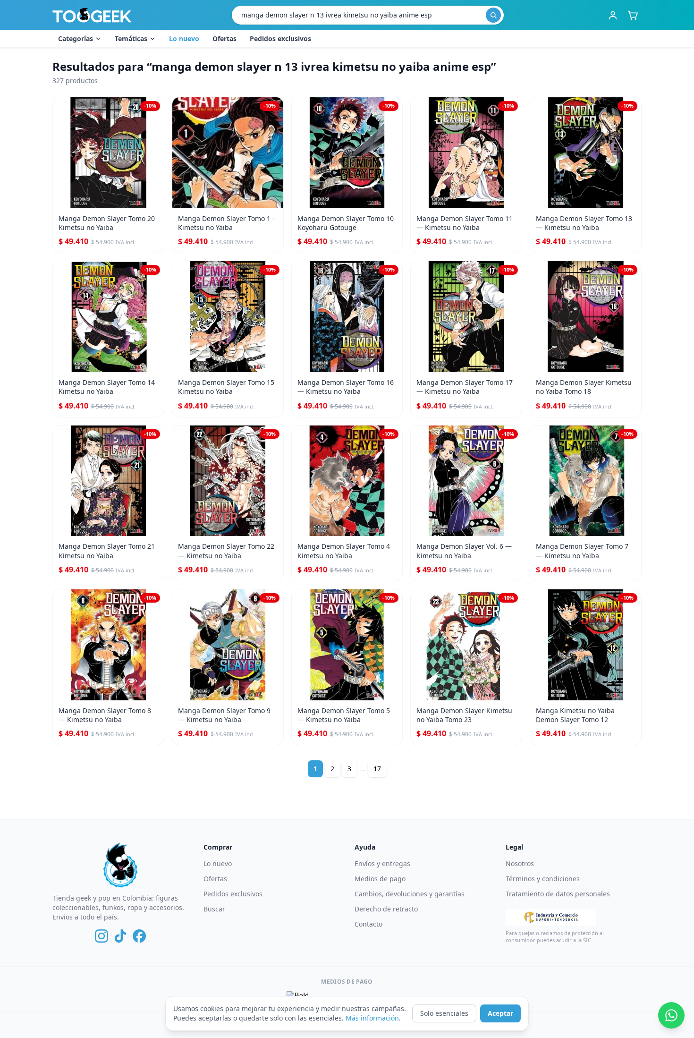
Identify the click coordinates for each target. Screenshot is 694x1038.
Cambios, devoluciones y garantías (410, 893)
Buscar (214, 908)
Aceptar (500, 1013)
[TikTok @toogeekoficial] (120, 936)
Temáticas (131, 38)
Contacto (368, 923)
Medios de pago (380, 878)
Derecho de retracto (386, 908)
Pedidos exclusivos (280, 38)
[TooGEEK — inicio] (92, 15)
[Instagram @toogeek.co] (101, 936)
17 (377, 768)
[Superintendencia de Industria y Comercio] (551, 917)
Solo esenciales (444, 1013)
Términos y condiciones (543, 878)
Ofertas (224, 38)
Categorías (75, 38)
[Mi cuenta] (613, 15)
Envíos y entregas (382, 863)
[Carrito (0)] (633, 15)
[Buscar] (493, 15)
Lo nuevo (184, 38)
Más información (372, 1017)
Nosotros (520, 863)
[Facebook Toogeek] (139, 936)
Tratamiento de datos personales (558, 893)
